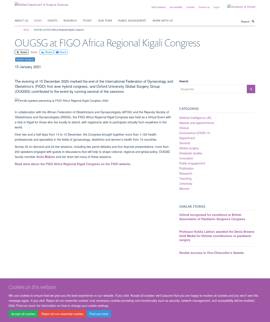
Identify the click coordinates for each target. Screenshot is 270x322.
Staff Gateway (158, 7)
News (38, 20)
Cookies (190, 7)
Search (183, 81)
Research (70, 20)
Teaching (185, 178)
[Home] (18, 29)
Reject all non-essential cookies (62, 314)
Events (52, 20)
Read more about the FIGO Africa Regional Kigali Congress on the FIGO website (72, 164)
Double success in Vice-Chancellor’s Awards (211, 253)
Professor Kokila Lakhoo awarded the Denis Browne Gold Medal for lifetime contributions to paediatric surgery (216, 235)
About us (21, 20)
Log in (216, 7)
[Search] (253, 21)
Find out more (98, 314)
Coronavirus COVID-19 (194, 133)
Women (184, 188)
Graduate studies (190, 153)
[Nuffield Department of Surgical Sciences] (41, 3)
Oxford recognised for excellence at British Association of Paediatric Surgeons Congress (212, 217)
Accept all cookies (23, 314)
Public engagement (192, 163)
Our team (105, 20)
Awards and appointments (196, 123)
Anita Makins (45, 157)
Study (87, 20)
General (184, 143)
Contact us (204, 7)
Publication (186, 168)
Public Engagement (132, 20)
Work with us (163, 20)
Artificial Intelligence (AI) (195, 118)
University (185, 183)
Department (187, 138)
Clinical (184, 128)
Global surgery (189, 148)
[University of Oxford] (238, 6)
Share (23, 52)
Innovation (186, 158)
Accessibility (176, 7)
